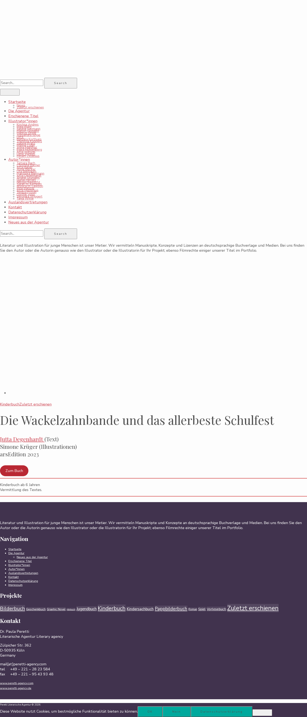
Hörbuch (71, 609)
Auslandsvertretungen (27, 202)
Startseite (17, 101)
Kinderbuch (112, 608)
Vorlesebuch (216, 609)
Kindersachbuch (140, 608)
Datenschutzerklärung (27, 212)
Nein (176, 712)
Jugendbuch (86, 609)
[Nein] (262, 712)
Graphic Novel (56, 609)
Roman (192, 609)
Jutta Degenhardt (21, 439)
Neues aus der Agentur (28, 222)
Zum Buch (14, 470)
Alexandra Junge (28, 135)
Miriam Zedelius (28, 156)
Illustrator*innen (22, 121)
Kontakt (15, 207)
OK (150, 712)
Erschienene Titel (23, 116)
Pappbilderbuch (171, 609)
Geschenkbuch (36, 609)
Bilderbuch (12, 608)
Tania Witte (25, 198)
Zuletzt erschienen (30, 107)
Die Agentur (19, 111)
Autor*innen (19, 159)
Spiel (202, 609)
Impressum (18, 217)
